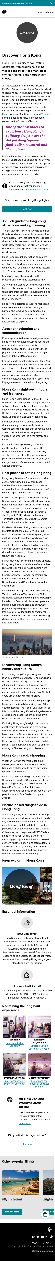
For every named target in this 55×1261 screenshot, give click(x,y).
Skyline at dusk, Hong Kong (14, 657)
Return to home (45, 11)
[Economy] (14, 1027)
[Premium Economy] (14, 1064)
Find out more (12, 1211)
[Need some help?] (47, 1227)
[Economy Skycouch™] (39, 1027)
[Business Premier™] (39, 1064)
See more (28, 3)
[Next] (48, 1191)
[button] (51, 3)
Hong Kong (27, 32)
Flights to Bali (12, 1199)
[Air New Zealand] (4, 12)
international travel (38, 189)
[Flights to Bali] (20, 1182)
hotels (35, 990)
